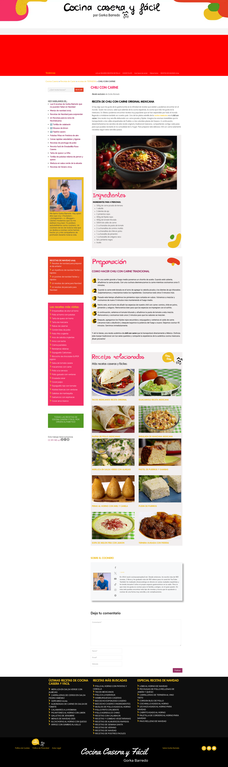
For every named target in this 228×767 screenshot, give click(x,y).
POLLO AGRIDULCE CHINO (107, 713)
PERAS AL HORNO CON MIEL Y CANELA (110, 506)
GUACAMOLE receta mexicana (154, 400)
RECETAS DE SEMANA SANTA (109, 725)
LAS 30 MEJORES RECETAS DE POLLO (107, 73)
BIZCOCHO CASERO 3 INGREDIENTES (112, 704)
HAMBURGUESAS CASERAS (108, 698)
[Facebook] (209, 748)
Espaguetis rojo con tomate (64, 386)
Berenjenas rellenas (60, 349)
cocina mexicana (161, 116)
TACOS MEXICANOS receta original (109, 400)
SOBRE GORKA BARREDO (154, 31)
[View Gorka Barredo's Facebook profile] (115, 568)
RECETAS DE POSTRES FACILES (110, 733)
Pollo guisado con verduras (64, 374)
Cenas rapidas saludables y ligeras (65, 139)
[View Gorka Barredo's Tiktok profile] (115, 584)
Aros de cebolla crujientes (63, 337)
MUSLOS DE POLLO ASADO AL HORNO (113, 707)
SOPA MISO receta (59, 701)
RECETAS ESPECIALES (94, 31)
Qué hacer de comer (140, 73)
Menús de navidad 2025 (60, 110)
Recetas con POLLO (54, 31)
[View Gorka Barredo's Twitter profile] (115, 573)
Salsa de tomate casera (62, 363)
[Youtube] (214, 748)
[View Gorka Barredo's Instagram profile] (115, 590)
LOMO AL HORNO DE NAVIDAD (153, 686)
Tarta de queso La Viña (60, 153)
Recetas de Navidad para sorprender (66, 114)
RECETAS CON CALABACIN (108, 716)
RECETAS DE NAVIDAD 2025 (170, 73)
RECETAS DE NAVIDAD (105, 731)
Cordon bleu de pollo (61, 330)
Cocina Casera (52, 81)
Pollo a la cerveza (59, 371)
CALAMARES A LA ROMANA (63, 710)
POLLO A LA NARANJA (105, 695)
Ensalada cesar (58, 378)
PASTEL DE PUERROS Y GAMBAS (153, 470)
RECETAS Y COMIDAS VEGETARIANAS (113, 719)
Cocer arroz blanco (60, 401)
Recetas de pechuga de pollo (63, 143)
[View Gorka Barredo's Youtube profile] (115, 579)
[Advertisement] (114, 52)
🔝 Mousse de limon (59, 128)
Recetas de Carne (68, 81)
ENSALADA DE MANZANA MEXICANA (156, 437)
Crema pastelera (59, 345)
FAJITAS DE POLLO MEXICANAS (106, 437)
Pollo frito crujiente (60, 334)
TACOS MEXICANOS (104, 692)
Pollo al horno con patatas (63, 315)
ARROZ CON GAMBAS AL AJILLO (66, 725)
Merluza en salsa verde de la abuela (66, 163)
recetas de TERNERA (87, 81)
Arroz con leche (59, 341)
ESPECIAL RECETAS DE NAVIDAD (158, 680)
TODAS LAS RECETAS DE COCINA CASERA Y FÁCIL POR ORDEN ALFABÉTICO (65, 419)
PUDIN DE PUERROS (148, 506)
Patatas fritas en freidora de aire (64, 135)
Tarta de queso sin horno (63, 318)
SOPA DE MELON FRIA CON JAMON (108, 543)
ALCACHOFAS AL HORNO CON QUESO (69, 722)
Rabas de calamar (60, 326)
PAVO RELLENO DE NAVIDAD (153, 721)
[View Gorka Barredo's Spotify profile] (115, 595)
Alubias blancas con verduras (65, 389)
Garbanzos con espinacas (63, 397)
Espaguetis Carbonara (61, 352)
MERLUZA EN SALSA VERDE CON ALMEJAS (111, 470)
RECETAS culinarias (74, 31)
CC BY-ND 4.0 (54, 440)
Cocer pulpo (57, 382)
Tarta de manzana (60, 322)
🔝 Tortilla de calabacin (60, 124)
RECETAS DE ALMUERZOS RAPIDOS (112, 722)
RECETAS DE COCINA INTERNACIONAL (118, 31)
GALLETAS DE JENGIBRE (62, 716)
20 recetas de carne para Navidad (66, 283)
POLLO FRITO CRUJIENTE (107, 710)
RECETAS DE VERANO (105, 728)
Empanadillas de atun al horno (65, 311)
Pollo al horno (154, 73)
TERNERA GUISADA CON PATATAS (154, 543)
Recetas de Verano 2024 (61, 167)
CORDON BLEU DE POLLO (152, 701)
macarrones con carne (61, 367)
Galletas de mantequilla (62, 393)
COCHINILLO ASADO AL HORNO (154, 704)
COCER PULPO (127, 73)
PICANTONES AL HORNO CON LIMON (68, 713)
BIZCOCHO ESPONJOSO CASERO (110, 701)
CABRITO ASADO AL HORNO (152, 713)
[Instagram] (204, 748)
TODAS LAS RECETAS (138, 31)
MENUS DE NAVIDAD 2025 (63, 719)
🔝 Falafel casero (58, 132)
